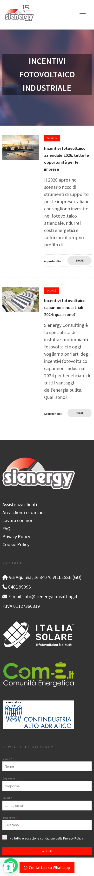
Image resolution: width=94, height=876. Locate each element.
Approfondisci (53, 261)
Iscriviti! (47, 851)
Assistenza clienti (19, 504)
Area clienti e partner (23, 512)
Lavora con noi (17, 520)
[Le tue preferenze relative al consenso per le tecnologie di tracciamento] (8, 867)
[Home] (19, 19)
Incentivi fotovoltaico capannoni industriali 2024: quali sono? (65, 307)
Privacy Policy (16, 536)
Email (7, 798)
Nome (7, 759)
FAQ (6, 528)
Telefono (9, 817)
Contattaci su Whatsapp (49, 867)
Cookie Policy (15, 544)
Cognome (9, 778)
